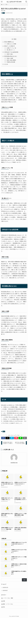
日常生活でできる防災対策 (11, 52)
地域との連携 (10, 58)
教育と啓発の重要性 (11, 60)
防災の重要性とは (9, 41)
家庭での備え (10, 54)
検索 (24, 579)
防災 (4, 431)
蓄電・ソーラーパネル (8, 604)
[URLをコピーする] (25, 438)
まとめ (6, 64)
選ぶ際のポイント (11, 49)
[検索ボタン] (26, 1)
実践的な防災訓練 (11, 62)
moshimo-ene (14, 462)
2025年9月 (5, 590)
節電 (4, 601)
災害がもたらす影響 (11, 43)
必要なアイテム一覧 (11, 48)
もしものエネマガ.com (14, 1)
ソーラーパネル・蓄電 (8, 598)
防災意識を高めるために (10, 56)
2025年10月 (5, 587)
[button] (3, 438)
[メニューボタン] (1, 1)
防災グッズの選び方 (9, 46)
